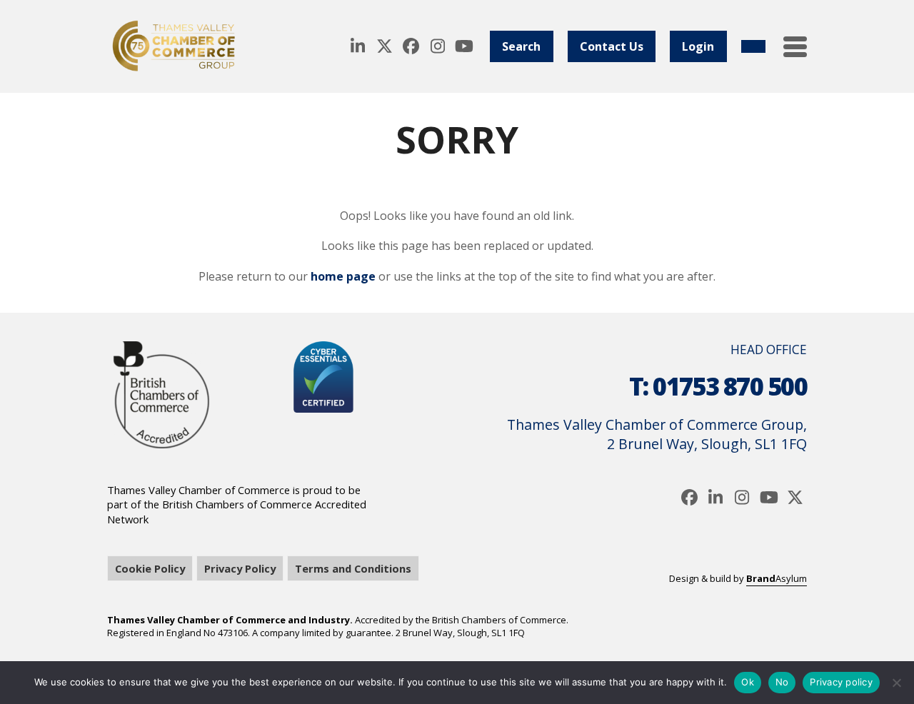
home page (343, 276)
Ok (747, 682)
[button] (795, 46)
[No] (896, 682)
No (782, 682)
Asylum (776, 578)
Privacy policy (841, 682)
